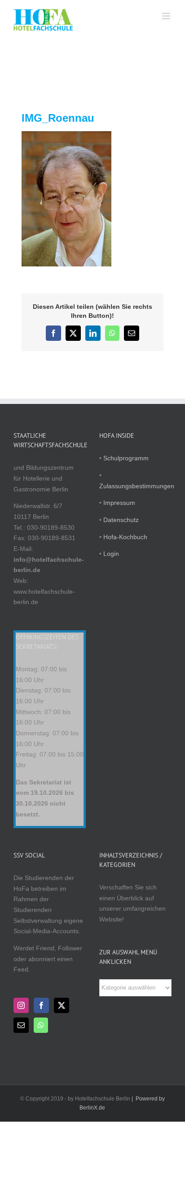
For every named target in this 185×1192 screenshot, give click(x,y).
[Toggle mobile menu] (167, 16)
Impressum (119, 502)
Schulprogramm (126, 458)
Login (111, 553)
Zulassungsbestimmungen (136, 486)
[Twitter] (61, 1005)
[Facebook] (41, 1005)
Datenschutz (121, 519)
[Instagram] (21, 1005)
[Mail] (21, 1025)
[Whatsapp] (41, 1025)
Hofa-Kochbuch (125, 537)
